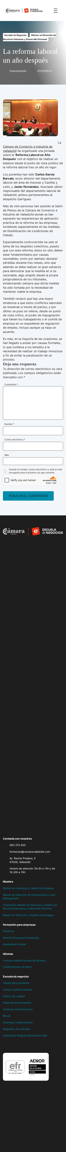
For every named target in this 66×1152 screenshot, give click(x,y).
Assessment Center (14, 944)
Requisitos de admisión (16, 1029)
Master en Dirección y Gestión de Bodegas (28, 915)
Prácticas (8, 931)
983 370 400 (18, 845)
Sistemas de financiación (18, 1009)
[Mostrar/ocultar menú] (55, 10)
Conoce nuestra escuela (17, 989)
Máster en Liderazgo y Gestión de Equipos (28, 888)
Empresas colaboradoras (18, 1022)
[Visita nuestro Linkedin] (27, 1045)
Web (6, 455)
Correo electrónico (14, 439)
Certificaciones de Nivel (17, 966)
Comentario (11, 384)
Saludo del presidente (16, 982)
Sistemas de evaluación (17, 1002)
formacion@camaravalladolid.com (30, 851)
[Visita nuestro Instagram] (19, 1045)
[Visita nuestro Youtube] (34, 1045)
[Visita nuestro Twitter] (12, 1045)
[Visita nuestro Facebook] (5, 1045)
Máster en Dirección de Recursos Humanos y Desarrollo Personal (29, 37)
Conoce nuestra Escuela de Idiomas (24, 960)
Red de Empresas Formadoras (21, 937)
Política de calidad (14, 996)
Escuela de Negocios (15, 35)
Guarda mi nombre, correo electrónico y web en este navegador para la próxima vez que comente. (35, 471)
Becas (6, 1015)
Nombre (9, 424)
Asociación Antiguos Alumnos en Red (25, 1035)
